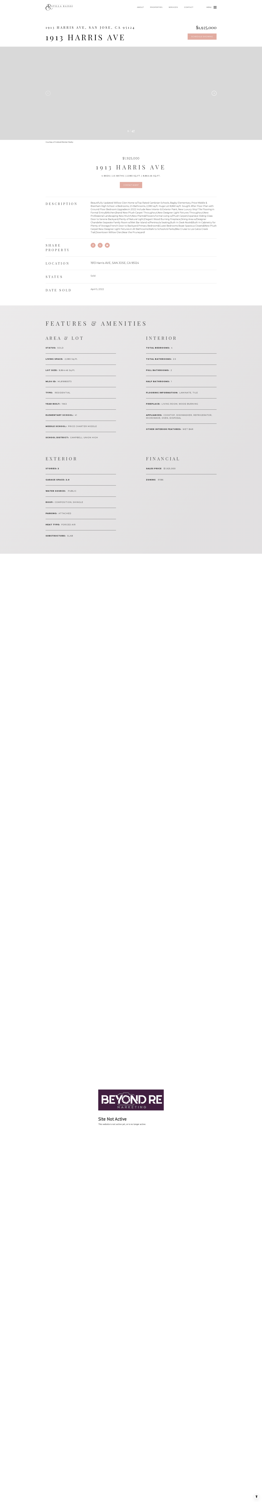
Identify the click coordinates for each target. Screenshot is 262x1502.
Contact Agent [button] (131, 185)
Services (173, 7)
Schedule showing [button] (202, 36)
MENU (209, 7)
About (140, 7)
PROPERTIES (156, 7)
